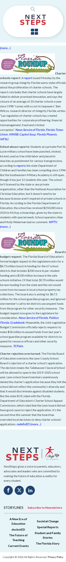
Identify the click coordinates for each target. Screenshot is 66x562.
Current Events (18, 545)
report (28, 78)
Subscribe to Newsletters (44, 507)
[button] (34, 32)
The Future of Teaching (18, 537)
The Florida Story (48, 543)
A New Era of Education (18, 521)
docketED (18, 529)
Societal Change (48, 521)
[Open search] (33, 9)
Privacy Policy (55, 557)
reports (21, 165)
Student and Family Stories (48, 535)
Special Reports (47, 527)
